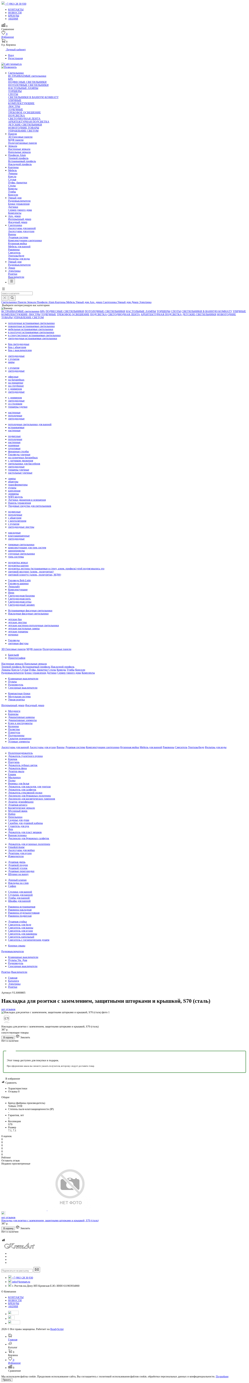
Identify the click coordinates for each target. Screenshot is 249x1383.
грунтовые (14, 448)
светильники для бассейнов (24, 463)
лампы (12, 478)
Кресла (12, 176)
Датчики (13, 206)
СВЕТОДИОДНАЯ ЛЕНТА (24, 118)
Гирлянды (14, 640)
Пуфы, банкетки (17, 182)
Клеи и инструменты (20, 723)
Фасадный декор (17, 222)
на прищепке (15, 382)
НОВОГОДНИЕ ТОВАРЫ (23, 127)
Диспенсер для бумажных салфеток (28, 838)
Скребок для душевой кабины (25, 823)
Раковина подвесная (20, 915)
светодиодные (16, 356)
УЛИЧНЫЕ (14, 100)
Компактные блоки (19, 693)
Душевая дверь (16, 862)
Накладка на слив (18, 883)
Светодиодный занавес (21, 604)
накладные (14, 532)
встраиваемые (16, 427)
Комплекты (14, 213)
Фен (10, 829)
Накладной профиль (20, 164)
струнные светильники (21, 553)
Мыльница (14, 777)
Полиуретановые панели (22, 142)
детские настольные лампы (24, 628)
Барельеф (13, 654)
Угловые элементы (19, 741)
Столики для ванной (20, 891)
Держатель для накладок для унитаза (29, 786)
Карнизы (13, 714)
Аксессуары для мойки (21, 850)
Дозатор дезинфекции (21, 801)
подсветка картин (18, 565)
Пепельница (15, 817)
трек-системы (16, 556)
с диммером (15, 388)
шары (11, 362)
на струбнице (16, 385)
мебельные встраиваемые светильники (30, 329)
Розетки (12, 273)
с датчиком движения (20, 460)
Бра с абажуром (17, 347)
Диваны (12, 173)
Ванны (12, 234)
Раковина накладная (20, 909)
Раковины (14, 249)
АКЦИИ (13, 1306)
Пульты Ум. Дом (17, 960)
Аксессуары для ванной (22, 228)
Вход (11, 55)
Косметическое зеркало (21, 807)
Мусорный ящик (17, 810)
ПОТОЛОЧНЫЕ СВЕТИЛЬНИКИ (28, 85)
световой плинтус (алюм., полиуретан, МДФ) (34, 574)
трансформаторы (18, 484)
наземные (13, 445)
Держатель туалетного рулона (25, 756)
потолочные (15, 415)
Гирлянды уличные (19, 454)
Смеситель (14, 252)
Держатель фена (17, 768)
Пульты (12, 681)
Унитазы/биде (16, 255)
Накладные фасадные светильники (28, 613)
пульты (12, 487)
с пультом (13, 359)
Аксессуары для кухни (21, 231)
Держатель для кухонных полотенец (29, 844)
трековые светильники (21, 544)
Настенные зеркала (19, 149)
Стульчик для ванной (20, 894)
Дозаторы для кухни (20, 853)
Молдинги (14, 711)
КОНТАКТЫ (16, 1297)
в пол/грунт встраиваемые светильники (31, 332)
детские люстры (17, 622)
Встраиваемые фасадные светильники (30, 610)
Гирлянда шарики (18, 583)
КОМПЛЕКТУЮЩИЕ (21, 103)
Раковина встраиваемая (21, 906)
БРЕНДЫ (13, 1303)
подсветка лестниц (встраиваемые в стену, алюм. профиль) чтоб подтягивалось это (56, 568)
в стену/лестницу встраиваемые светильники (34, 335)
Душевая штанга (17, 804)
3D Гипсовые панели (20, 136)
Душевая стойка (17, 921)
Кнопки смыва (16, 945)
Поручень (13, 762)
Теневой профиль (18, 158)
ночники (13, 634)
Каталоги (13, 980)
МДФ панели (16, 139)
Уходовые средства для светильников (29, 505)
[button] (3, 290)
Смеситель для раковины (22, 933)
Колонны (13, 726)
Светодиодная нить (19, 598)
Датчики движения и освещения (27, 499)
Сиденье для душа (18, 820)
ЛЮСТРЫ (14, 106)
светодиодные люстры (21, 526)
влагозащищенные (19, 535)
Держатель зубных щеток (22, 765)
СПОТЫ (13, 94)
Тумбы (12, 191)
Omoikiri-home (16, 847)
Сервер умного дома (20, 209)
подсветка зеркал (18, 562)
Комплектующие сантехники (25, 240)
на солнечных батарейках (23, 457)
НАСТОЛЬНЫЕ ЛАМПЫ (23, 88)
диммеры (13, 493)
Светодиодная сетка (19, 601)
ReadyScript (57, 1329)
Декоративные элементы (22, 720)
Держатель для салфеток (22, 789)
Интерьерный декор (19, 219)
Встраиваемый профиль (22, 161)
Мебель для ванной (19, 246)
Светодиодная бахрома (21, 595)
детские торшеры (18, 631)
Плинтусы (14, 732)
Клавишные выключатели (23, 678)
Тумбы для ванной (19, 897)
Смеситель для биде (19, 924)
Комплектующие (18, 589)
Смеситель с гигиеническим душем (28, 939)
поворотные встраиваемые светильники (31, 326)
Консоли (13, 194)
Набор (11, 814)
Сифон (12, 886)
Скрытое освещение (20, 738)
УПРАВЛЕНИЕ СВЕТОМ (23, 130)
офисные (13, 376)
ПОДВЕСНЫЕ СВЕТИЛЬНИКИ (27, 82)
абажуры (13, 481)
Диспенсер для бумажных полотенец (29, 795)
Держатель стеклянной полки (25, 792)
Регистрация (15, 58)
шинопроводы (16, 550)
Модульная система (19, 696)
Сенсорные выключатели (22, 687)
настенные (14, 412)
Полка (11, 780)
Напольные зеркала (19, 152)
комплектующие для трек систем (27, 547)
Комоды (12, 188)
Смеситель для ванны (20, 927)
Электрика (14, 983)
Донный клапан (17, 880)
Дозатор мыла (16, 771)
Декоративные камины (21, 717)
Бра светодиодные (18, 344)
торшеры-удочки (17, 406)
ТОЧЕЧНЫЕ (15, 109)
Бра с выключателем (20, 350)
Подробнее (222, 1376)
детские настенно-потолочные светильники (33, 625)
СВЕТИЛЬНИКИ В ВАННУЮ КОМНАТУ (33, 97)
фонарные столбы (18, 451)
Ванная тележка (17, 835)
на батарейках (16, 379)
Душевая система (18, 237)
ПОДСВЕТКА (16, 115)
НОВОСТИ (15, 1300)
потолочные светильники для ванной (29, 424)
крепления (14, 490)
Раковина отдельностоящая (23, 912)
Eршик (12, 774)
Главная (12, 977)
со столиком (15, 403)
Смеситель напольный (21, 936)
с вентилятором (17, 520)
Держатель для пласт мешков (25, 832)
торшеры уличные (18, 469)
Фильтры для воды (19, 258)
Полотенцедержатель (20, 753)
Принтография (16, 657)
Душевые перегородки (21, 871)
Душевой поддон (18, 865)
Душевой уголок (17, 868)
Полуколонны (16, 735)
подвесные (14, 436)
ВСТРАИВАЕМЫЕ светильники (27, 75)
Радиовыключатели (19, 200)
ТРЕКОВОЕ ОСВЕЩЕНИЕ (24, 112)
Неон (11, 592)
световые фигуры (18, 643)
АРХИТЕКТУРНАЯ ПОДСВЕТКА (28, 121)
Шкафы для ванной (19, 900)
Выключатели (16, 277)
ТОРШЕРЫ (15, 91)
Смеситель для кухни (20, 930)
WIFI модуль (15, 496)
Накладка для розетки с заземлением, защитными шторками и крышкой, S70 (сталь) (50, 1220)
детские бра (15, 619)
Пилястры (14, 729)
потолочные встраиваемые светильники (31, 323)
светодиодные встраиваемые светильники (32, 338)
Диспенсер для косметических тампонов (31, 798)
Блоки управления (18, 203)
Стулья (12, 179)
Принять (7, 1380)
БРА (10, 79)
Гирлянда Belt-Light (19, 580)
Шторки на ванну (18, 874)
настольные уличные (20, 472)
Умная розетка (16, 699)
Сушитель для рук (18, 826)
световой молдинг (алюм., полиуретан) (31, 571)
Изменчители (16, 856)
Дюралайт (14, 586)
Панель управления (19, 502)
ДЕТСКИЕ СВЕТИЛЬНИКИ (25, 124)
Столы (12, 185)
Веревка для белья (18, 783)
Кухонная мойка (17, 243)
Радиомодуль (15, 684)
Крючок (12, 759)
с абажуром (14, 517)
